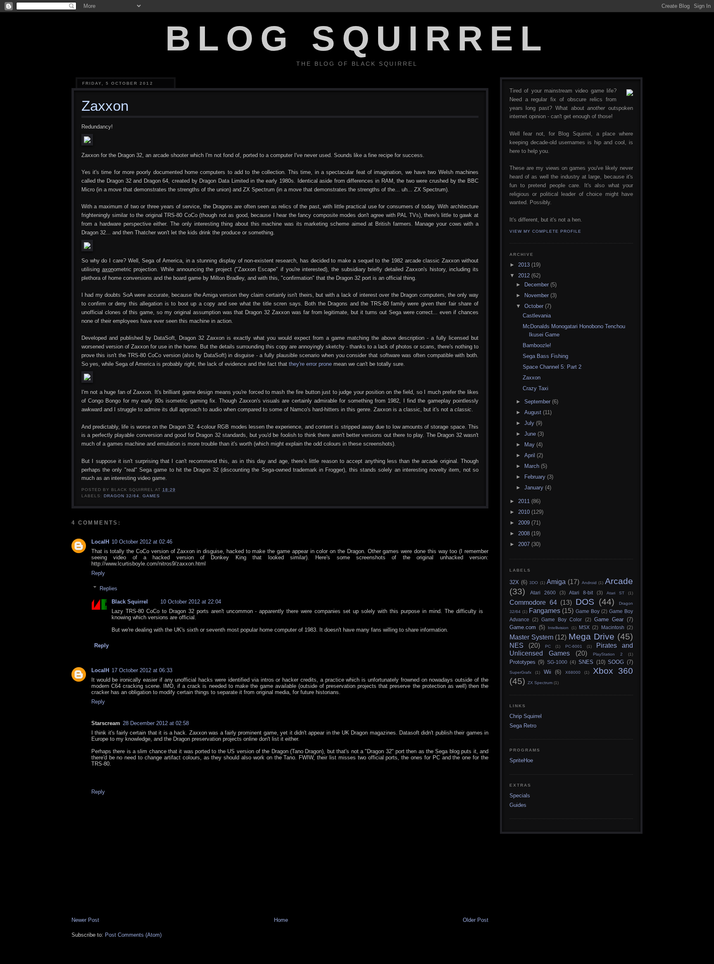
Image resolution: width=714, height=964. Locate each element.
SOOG (616, 662)
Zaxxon (531, 378)
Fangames (544, 610)
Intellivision (558, 627)
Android (589, 582)
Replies (108, 588)
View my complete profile (545, 231)
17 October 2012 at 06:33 (142, 670)
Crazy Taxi (535, 388)
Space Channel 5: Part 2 (552, 367)
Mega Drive (591, 636)
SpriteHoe (521, 760)
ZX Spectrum (540, 682)
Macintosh (612, 627)
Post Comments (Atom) (133, 935)
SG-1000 (557, 662)
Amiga (556, 581)
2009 (524, 523)
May (530, 444)
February (535, 477)
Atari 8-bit (581, 592)
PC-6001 (573, 646)
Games (151, 496)
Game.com (522, 627)
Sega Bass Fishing (545, 356)
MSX (584, 627)
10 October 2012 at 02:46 (142, 542)
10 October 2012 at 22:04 (190, 602)
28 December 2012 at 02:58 (156, 723)
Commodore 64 (533, 602)
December (537, 285)
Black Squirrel (130, 602)
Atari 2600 (543, 592)
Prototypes (522, 662)
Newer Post (85, 920)
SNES (585, 662)
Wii (547, 672)
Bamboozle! (537, 345)
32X (514, 582)
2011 (524, 501)
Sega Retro (522, 726)
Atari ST (615, 593)
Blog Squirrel (357, 38)
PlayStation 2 (608, 654)
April (530, 455)
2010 (524, 512)
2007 (524, 544)
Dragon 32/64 (121, 496)
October (534, 306)
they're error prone (310, 364)
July (530, 423)
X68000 (573, 672)
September (538, 401)
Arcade (619, 581)
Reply (98, 573)
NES (516, 645)
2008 (524, 533)
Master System (531, 637)
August (533, 412)
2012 (524, 275)
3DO (533, 582)
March (532, 466)
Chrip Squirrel (525, 716)
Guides (517, 805)
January (534, 487)
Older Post (475, 920)
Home (281, 920)
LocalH (100, 542)
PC (548, 646)
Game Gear (609, 619)
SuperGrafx (520, 672)
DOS (585, 601)
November (537, 295)
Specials (519, 795)
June (531, 434)
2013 (524, 265)
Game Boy (588, 611)
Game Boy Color (561, 619)
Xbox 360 (613, 670)
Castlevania (537, 316)
